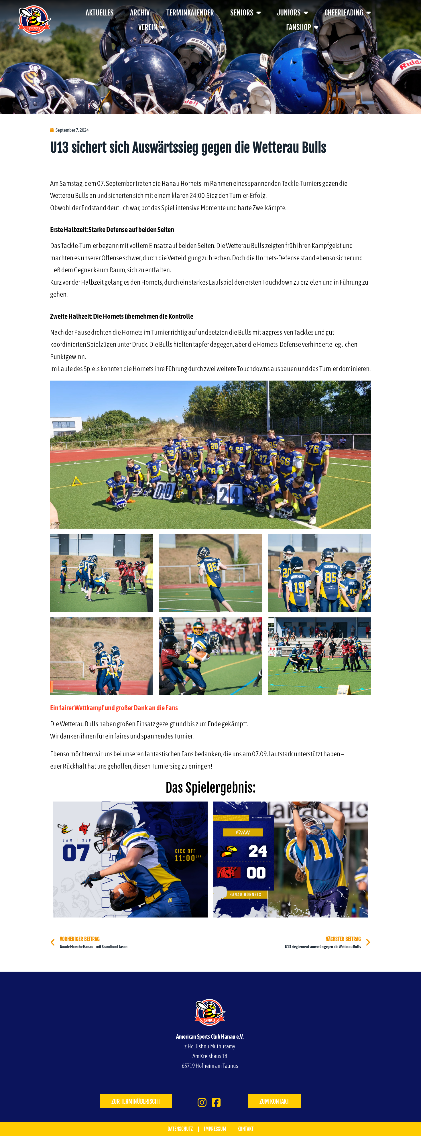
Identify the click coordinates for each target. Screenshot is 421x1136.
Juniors (289, 12)
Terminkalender (190, 12)
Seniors (241, 12)
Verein (147, 27)
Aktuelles (100, 12)
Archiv (140, 12)
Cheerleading (343, 12)
